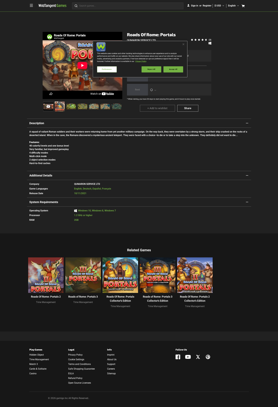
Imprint (110, 354)
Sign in (194, 5)
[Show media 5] (94, 106)
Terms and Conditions (79, 364)
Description (36, 123)
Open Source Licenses (79, 382)
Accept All (173, 69)
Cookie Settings (76, 359)
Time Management (46, 302)
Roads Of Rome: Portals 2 (46, 296)
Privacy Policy (75, 354)
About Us (111, 359)
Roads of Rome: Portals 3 (83, 296)
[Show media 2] (60, 106)
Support (111, 364)
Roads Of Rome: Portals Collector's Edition (120, 298)
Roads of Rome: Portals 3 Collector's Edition (157, 298)
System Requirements (43, 202)
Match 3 (33, 364)
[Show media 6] (105, 106)
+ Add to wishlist (157, 108)
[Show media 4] (82, 106)
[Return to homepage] (52, 6)
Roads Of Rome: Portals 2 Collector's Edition (195, 298)
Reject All (151, 69)
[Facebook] (178, 357)
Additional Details (40, 175)
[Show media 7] (116, 106)
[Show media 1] (48, 106)
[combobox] (127, 5)
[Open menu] (31, 5)
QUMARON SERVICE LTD (141, 40)
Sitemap (111, 373)
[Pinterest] (208, 357)
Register (207, 5)
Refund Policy (75, 378)
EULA (71, 373)
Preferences (107, 69)
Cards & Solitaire (37, 368)
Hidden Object (36, 354)
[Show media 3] (71, 106)
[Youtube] (188, 357)
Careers (111, 368)
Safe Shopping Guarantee (81, 368)
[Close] (183, 44)
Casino (32, 373)
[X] (198, 357)
